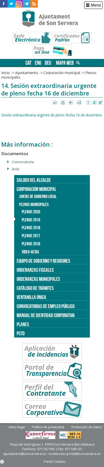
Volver (55, 102)
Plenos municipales (34, 204)
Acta (15, 168)
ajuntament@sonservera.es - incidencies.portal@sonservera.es (52, 453)
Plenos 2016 (31, 243)
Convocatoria (23, 161)
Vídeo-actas (30, 251)
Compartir (79, 102)
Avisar (88, 102)
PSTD (21, 333)
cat (28, 63)
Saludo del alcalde (34, 180)
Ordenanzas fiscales (35, 270)
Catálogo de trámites (35, 288)
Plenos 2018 (31, 227)
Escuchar (71, 102)
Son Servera (52, 19)
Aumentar (100, 102)
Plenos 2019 (31, 219)
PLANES (23, 324)
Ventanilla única (31, 297)
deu (48, 63)
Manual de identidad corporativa (46, 315)
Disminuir (94, 102)
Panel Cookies (55, 461)
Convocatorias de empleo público (45, 306)
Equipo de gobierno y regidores (43, 261)
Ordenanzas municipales (38, 279)
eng (38, 63)
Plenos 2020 (31, 211)
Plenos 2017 (31, 235)
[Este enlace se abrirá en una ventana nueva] (4, 4)
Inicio (5, 72)
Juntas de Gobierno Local (38, 196)
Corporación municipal (61, 72)
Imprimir (63, 102)
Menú (96, 5)
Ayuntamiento (26, 72)
